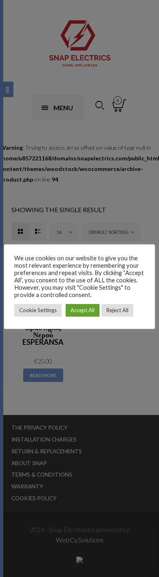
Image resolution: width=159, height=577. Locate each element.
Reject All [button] (117, 310)
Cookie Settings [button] (38, 310)
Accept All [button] (83, 310)
